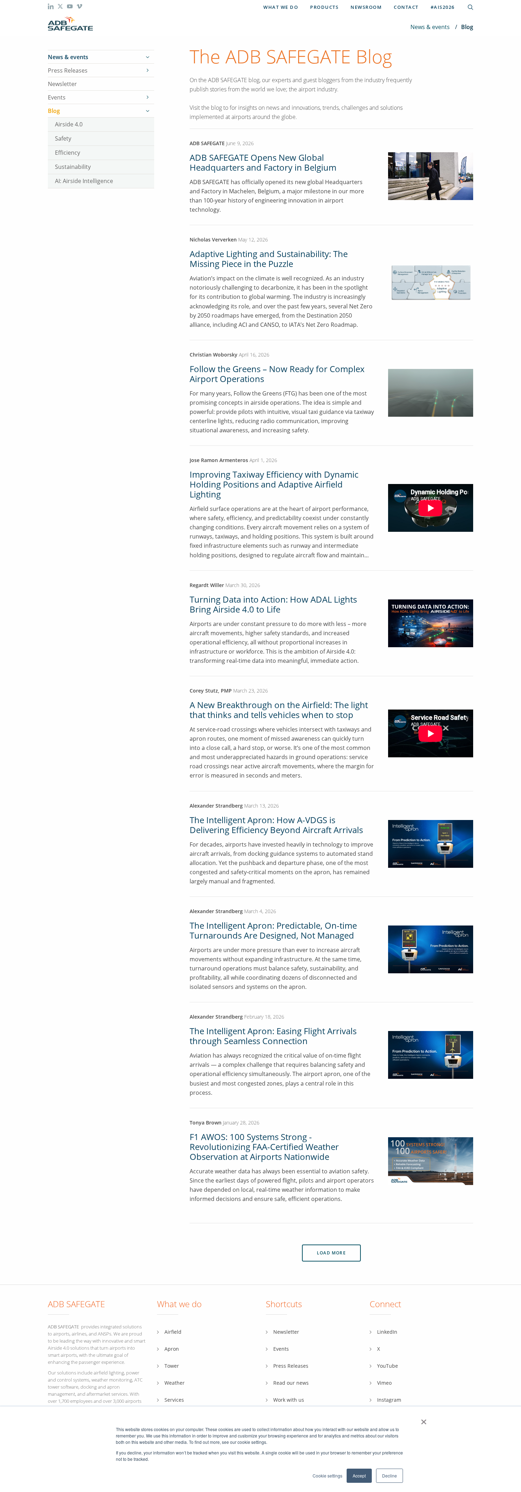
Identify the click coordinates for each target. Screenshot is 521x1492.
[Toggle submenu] (147, 57)
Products (324, 7)
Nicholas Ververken (213, 239)
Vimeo (384, 1382)
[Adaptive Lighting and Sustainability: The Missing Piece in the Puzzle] (430, 282)
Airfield (172, 1331)
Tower (171, 1365)
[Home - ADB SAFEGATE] (70, 23)
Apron (171, 1348)
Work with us (288, 1399)
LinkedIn (387, 1331)
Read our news (291, 1382)
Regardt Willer (207, 585)
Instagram (389, 1399)
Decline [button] (389, 1476)
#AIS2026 (443, 7)
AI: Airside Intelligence (84, 180)
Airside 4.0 (69, 124)
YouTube (387, 1365)
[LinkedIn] (51, 7)
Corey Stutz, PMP (211, 690)
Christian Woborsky (214, 354)
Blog (54, 111)
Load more (331, 1253)
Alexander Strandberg (216, 805)
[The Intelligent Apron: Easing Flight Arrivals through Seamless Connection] (430, 1054)
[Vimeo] (79, 7)
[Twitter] (61, 7)
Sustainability (73, 166)
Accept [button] (359, 1476)
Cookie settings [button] (327, 1476)
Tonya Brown (206, 1122)
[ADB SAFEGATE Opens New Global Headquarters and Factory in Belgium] (430, 198)
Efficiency (67, 152)
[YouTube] (70, 7)
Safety (63, 138)
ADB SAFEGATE (207, 143)
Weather (174, 1382)
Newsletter (62, 84)
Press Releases (68, 70)
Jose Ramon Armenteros (220, 460)
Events (57, 97)
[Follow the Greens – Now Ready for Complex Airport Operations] (430, 392)
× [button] (424, 1419)
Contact (406, 7)
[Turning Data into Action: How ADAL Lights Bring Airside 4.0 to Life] (430, 622)
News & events (430, 27)
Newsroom (366, 7)
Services (174, 1399)
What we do (280, 7)
